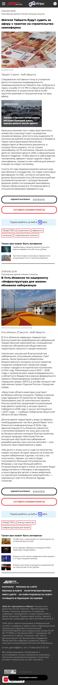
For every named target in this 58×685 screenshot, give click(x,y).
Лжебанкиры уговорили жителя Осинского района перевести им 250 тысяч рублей (31, 248)
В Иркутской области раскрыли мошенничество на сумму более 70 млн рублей (33, 566)
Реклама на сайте (26, 587)
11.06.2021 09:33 (8, 11)
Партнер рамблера (25, 672)
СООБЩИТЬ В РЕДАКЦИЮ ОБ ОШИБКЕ (22, 598)
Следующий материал (27, 678)
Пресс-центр (9, 594)
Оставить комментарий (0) (29, 210)
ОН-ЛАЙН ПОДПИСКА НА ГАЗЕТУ (35, 594)
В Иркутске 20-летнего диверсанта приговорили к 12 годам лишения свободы (33, 557)
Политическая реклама (38, 591)
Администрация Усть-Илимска (16, 327)
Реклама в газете (12, 591)
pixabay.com (7, 69)
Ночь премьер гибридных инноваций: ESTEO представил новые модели (32, 549)
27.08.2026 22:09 (9, 271)
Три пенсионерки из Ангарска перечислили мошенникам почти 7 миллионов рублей (31, 257)
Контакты (8, 587)
